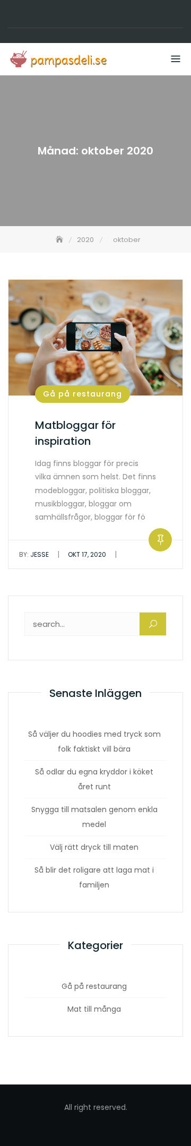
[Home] (60, 240)
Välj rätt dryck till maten (94, 847)
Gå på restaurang (82, 394)
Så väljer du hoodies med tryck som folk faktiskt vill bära (94, 741)
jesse (34, 554)
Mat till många (94, 1009)
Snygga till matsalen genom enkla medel (94, 817)
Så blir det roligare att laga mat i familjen (94, 877)
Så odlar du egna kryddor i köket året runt (94, 779)
